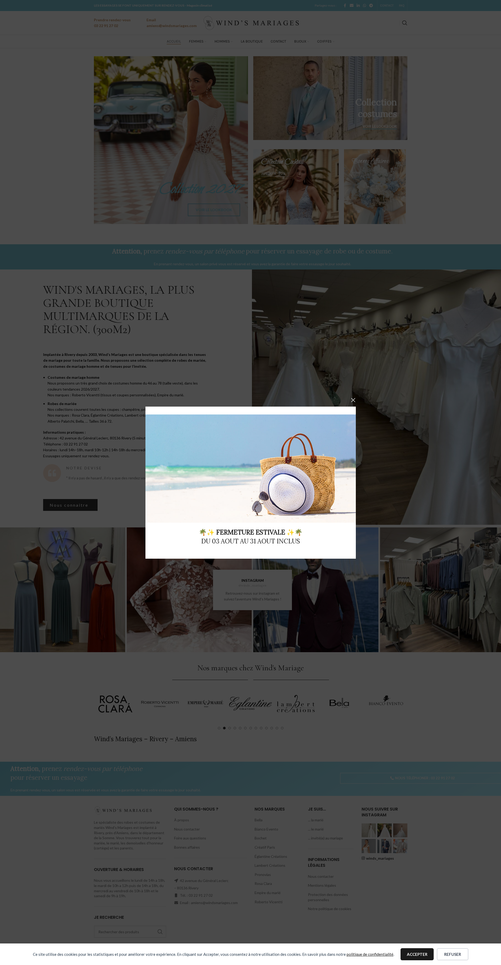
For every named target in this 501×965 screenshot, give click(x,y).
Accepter (417, 954)
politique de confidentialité (370, 954)
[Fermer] (353, 400)
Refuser (452, 954)
